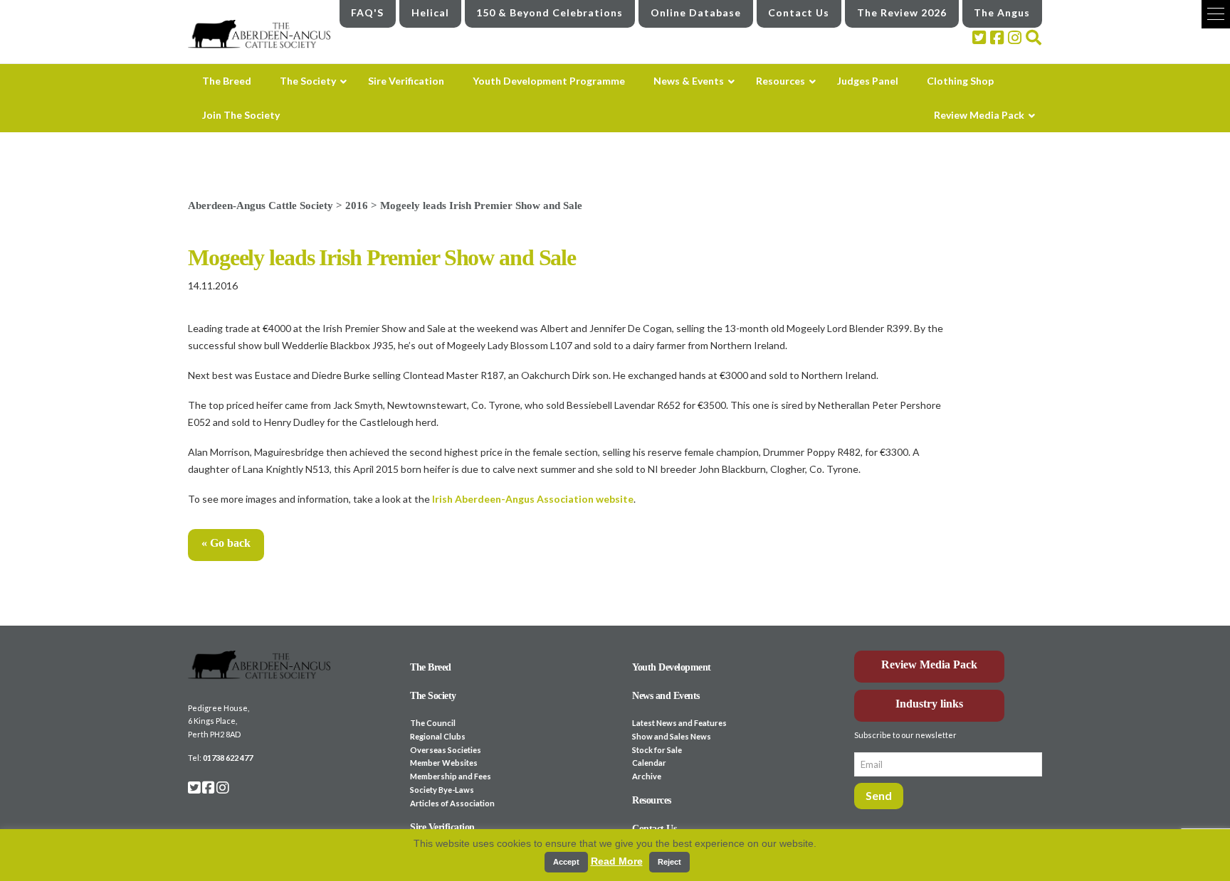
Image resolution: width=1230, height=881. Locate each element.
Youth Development (671, 667)
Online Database (696, 12)
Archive (646, 776)
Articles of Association (452, 803)
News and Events (666, 695)
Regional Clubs (438, 736)
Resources (651, 800)
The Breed (430, 667)
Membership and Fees (450, 776)
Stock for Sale (657, 749)
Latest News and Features (679, 722)
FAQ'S (367, 12)
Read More (617, 861)
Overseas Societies (445, 749)
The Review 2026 (902, 12)
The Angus (1002, 12)
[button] (1216, 14)
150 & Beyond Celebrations (549, 12)
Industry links (929, 704)
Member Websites (444, 762)
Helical (430, 12)
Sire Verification (442, 827)
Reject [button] (669, 862)
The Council (433, 722)
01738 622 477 (228, 757)
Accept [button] (566, 862)
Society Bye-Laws (442, 789)
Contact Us (798, 12)
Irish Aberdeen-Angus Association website (533, 499)
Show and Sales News (671, 736)
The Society (433, 695)
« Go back (226, 543)
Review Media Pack (929, 664)
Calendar (649, 762)
